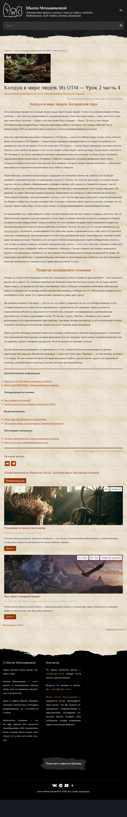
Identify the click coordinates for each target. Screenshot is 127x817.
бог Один (83, 557)
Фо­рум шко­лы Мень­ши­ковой (61, 697)
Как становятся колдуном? (17, 400)
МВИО (7, 533)
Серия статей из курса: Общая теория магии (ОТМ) (29, 404)
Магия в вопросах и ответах (44, 385)
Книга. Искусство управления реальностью (26, 442)
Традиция (116, 489)
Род (107, 489)
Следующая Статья (116, 629)
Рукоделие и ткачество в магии (24, 528)
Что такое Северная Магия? (22, 596)
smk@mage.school (55, 673)
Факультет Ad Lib (35, 93)
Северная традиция (111, 557)
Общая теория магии (14, 93)
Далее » (10, 548)
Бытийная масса (53, 93)
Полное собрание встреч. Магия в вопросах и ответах (31, 438)
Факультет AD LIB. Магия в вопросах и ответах (27, 381)
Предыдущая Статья (11, 625)
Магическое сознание (74, 93)
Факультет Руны (70, 601)
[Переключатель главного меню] (121, 10)
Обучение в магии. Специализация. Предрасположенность (34, 423)
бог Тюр (94, 557)
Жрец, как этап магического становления (25, 419)
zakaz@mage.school (61, 689)
